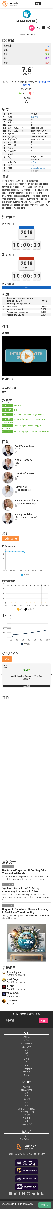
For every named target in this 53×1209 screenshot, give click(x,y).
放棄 (26, 1121)
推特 (4, 392)
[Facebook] (31, 171)
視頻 (26, 1102)
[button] (47, 3)
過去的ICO (26, 1047)
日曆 (26, 1056)
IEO (26, 1053)
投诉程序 (26, 1118)
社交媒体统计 (26, 1090)
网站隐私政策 (26, 1124)
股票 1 (33, 162)
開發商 (26, 1075)
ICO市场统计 (26, 1069)
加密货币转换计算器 (26, 1109)
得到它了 (45, 1205)
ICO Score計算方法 (26, 1112)
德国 (32, 165)
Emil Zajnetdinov (24, 446)
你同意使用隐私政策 (25, 1204)
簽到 (26, 1136)
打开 (32, 154)
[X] (33, 171)
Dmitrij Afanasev (24, 473)
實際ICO (26, 1040)
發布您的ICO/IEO (26, 1139)
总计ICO (26, 1037)
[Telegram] (36, 171)
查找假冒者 (10, 538)
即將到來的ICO (26, 1043)
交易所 (26, 1059)
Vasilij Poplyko (23, 514)
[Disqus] (26, 739)
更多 (6, 658)
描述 (26, 1050)
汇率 (26, 1105)
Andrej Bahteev (23, 459)
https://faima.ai (38, 168)
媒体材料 (26, 1099)
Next (51, 674)
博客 (26, 1065)
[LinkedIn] (16, 465)
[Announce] (38, 171)
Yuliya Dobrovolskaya (27, 500)
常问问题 (26, 1072)
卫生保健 (34, 117)
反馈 (26, 1093)
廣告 (26, 1096)
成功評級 (26, 1087)
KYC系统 (26, 1115)
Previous (1, 674)
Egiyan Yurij (21, 486)
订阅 (43, 1021)
